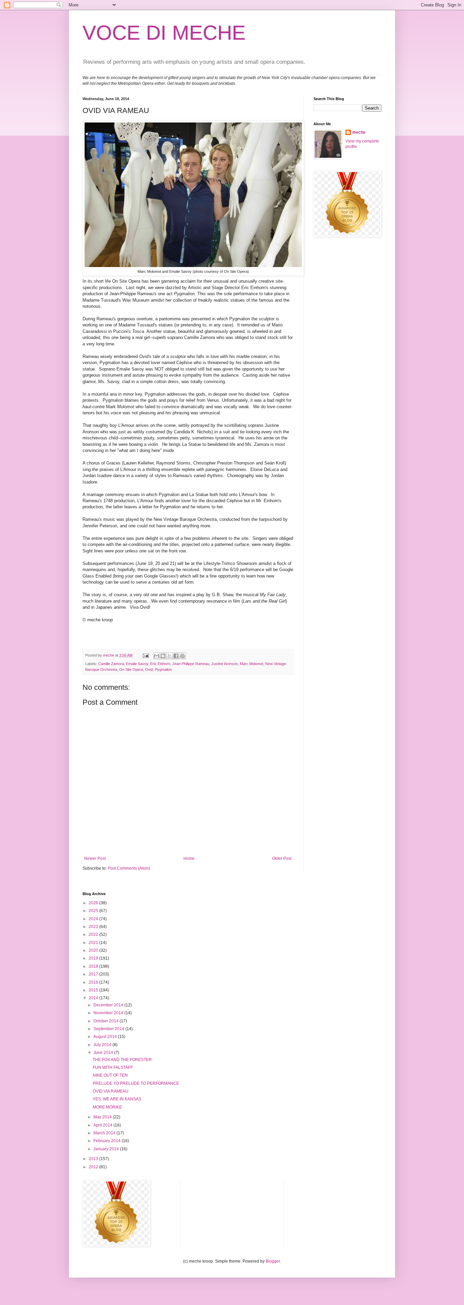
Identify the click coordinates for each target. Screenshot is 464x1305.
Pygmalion (163, 669)
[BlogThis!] (163, 655)
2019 (94, 958)
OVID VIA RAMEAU (110, 1091)
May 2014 (103, 1117)
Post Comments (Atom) (129, 868)
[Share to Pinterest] (182, 655)
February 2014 (107, 1140)
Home (189, 858)
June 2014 (103, 1052)
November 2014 (108, 1012)
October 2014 (106, 1021)
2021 (94, 942)
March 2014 (105, 1133)
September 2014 (109, 1028)
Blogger (273, 1261)
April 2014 (103, 1125)
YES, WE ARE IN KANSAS (117, 1099)
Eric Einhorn (160, 664)
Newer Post (95, 858)
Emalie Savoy (137, 664)
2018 (94, 966)
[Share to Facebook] (176, 655)
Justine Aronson (224, 664)
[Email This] (156, 655)
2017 (94, 974)
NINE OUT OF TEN (110, 1075)
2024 (94, 918)
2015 (94, 990)
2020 (94, 950)
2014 (94, 998)
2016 (94, 982)
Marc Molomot (251, 664)
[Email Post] (145, 655)
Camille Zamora (111, 664)
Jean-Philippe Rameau (190, 664)
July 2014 (102, 1044)
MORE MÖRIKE (107, 1107)
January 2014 (106, 1149)
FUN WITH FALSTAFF (113, 1067)
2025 (94, 910)
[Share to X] (169, 655)
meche (358, 132)
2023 (94, 926)
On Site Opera (131, 669)
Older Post (281, 858)
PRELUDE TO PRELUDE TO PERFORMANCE (136, 1083)
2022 (94, 934)
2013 (94, 1158)
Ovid (149, 669)
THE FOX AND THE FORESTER (122, 1059)
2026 (94, 903)
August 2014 (105, 1036)
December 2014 (108, 1005)
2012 (94, 1167)
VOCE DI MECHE (164, 32)
